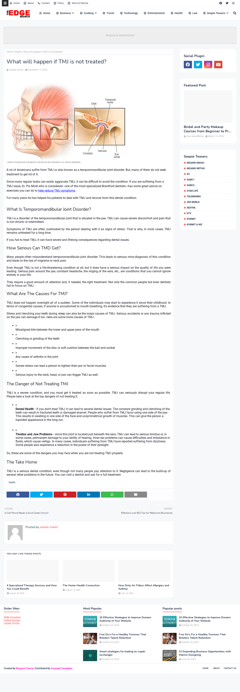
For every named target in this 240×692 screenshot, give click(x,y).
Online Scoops (12, 620)
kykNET (191, 218)
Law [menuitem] (194, 13)
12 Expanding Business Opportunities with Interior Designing (205, 653)
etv (189, 213)
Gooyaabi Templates (61, 668)
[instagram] (233, 3)
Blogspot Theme (24, 668)
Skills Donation (12, 617)
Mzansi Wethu (196, 168)
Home (17, 3)
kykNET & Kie (194, 224)
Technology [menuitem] (131, 13)
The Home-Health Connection (81, 585)
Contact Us (230, 668)
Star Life (192, 190)
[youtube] (218, 64)
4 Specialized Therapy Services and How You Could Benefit (32, 587)
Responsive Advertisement (120, 35)
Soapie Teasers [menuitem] (216, 13)
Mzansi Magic (195, 162)
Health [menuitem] (179, 13)
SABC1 (190, 179)
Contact (46, 3)
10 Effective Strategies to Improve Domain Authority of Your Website (125, 619)
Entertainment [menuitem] (156, 13)
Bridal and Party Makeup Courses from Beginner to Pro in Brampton (207, 129)
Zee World (193, 202)
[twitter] (227, 3)
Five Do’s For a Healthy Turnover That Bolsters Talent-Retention (122, 636)
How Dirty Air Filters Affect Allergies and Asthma (143, 587)
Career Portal (11, 623)
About (31, 3)
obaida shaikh (16, 69)
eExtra (191, 207)
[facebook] (220, 3)
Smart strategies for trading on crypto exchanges (122, 653)
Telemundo (194, 196)
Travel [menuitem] (110, 13)
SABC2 (190, 185)
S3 (188, 174)
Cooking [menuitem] (89, 13)
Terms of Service (80, 3)
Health (18, 52)
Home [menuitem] (46, 13)
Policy (61, 3)
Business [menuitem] (65, 13)
